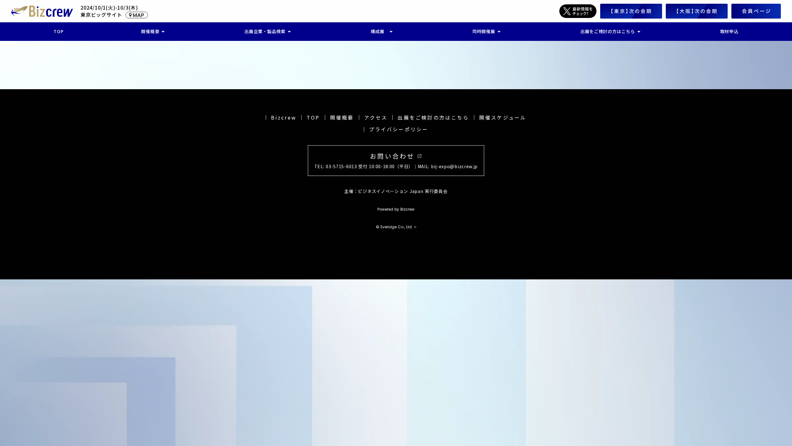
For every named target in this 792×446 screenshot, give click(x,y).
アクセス (376, 117)
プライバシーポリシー (398, 129)
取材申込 (729, 31)
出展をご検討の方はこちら (433, 117)
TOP (313, 117)
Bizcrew (283, 117)
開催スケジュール (503, 117)
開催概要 (342, 117)
